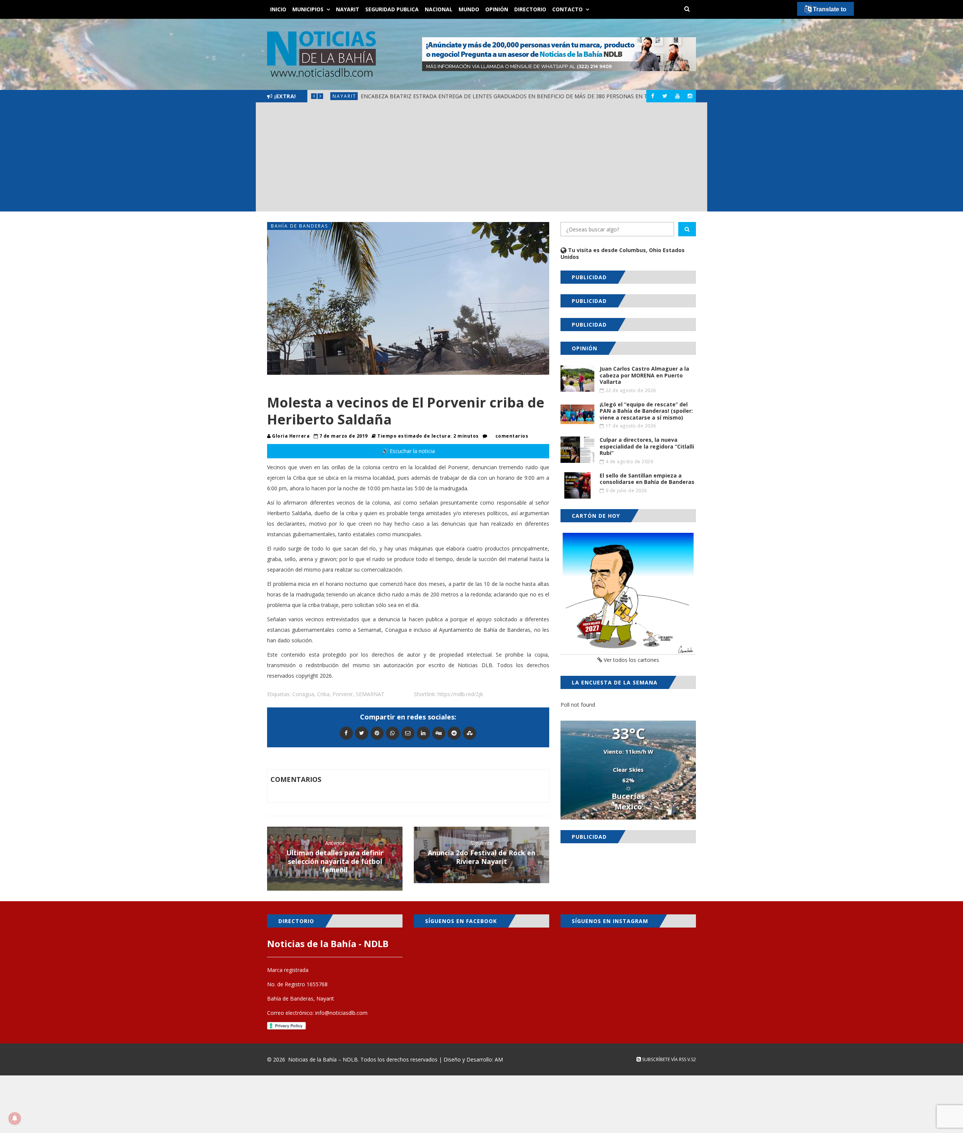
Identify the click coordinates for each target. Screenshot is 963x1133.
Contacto (567, 9)
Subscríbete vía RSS (663, 1059)
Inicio (278, 9)
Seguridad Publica (392, 9)
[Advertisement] (481, 158)
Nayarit (347, 9)
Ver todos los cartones (630, 659)
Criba (323, 694)
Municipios (308, 9)
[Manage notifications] (15, 1118)
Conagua (303, 694)
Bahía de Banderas (299, 226)
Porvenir (343, 694)
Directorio (530, 9)
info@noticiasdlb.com (341, 1012)
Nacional (439, 9)
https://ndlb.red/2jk (460, 694)
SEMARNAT (370, 694)
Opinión (496, 9)
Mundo (469, 9)
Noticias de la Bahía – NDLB (323, 1059)
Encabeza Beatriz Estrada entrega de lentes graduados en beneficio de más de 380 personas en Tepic (510, 96)
